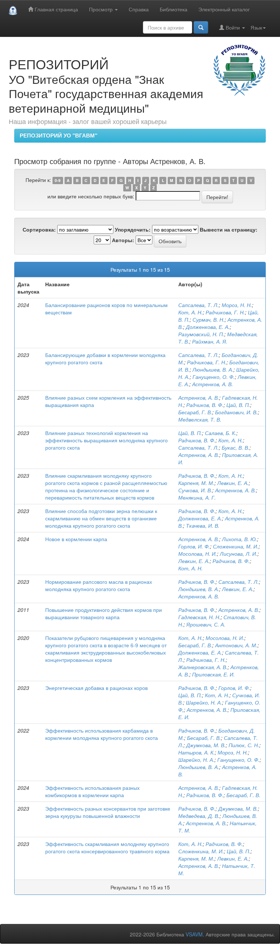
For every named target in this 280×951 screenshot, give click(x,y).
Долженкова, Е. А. (208, 326)
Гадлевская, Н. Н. (199, 617)
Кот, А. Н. (190, 312)
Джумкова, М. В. (206, 745)
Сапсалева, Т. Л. (198, 304)
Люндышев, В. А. (212, 369)
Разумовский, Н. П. (201, 334)
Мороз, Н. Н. (237, 304)
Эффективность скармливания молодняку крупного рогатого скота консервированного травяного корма (107, 847)
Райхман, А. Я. (210, 341)
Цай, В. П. (238, 404)
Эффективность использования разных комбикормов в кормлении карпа (92, 791)
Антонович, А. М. (236, 645)
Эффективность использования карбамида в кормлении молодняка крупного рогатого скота (101, 734)
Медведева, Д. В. (198, 815)
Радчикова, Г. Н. (225, 312)
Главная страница (55, 9)
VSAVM (194, 934)
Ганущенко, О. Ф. (213, 376)
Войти (232, 27)
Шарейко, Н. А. (204, 702)
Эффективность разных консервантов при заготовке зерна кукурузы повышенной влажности (107, 812)
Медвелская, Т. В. (199, 419)
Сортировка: (39, 229)
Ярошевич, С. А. (205, 624)
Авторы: (123, 240)
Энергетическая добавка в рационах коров (96, 687)
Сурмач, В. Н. (208, 319)
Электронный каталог (224, 9)
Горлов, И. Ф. (194, 546)
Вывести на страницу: (228, 229)
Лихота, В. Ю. (239, 539)
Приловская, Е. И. (213, 674)
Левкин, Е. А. (233, 482)
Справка (139, 9)
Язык (256, 27)
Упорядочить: (133, 229)
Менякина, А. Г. (197, 497)
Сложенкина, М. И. (235, 546)
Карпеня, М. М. (196, 482)
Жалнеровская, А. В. (203, 667)
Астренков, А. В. (212, 384)
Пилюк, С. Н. (244, 745)
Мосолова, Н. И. (197, 553)
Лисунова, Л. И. (238, 553)
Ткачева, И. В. (202, 525)
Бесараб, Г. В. (195, 412)
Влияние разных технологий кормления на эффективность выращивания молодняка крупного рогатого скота (106, 440)
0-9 (58, 180)
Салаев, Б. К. (220, 432)
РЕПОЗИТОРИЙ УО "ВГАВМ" (58, 135)
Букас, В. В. (235, 447)
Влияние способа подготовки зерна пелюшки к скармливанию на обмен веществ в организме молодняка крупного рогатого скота (101, 518)
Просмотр (101, 9)
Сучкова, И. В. (195, 490)
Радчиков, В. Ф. (204, 404)
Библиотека (173, 9)
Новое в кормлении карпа (76, 539)
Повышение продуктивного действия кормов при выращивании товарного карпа (103, 613)
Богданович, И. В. (236, 412)
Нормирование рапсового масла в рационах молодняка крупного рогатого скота (98, 585)
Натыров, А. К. (196, 752)
